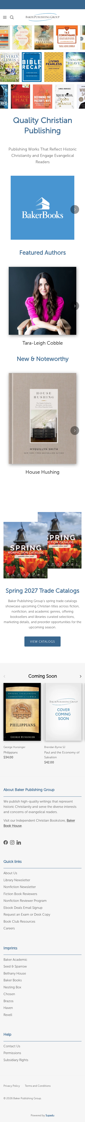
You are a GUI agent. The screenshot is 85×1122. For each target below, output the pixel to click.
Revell (7, 1015)
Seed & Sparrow (15, 966)
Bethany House (14, 973)
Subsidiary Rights (15, 1060)
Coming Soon (42, 676)
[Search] (14, 17)
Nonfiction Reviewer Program (25, 901)
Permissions (12, 1053)
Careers (9, 928)
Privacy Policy (11, 1085)
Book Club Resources (19, 921)
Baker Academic (15, 960)
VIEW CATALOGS (42, 641)
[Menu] (5, 17)
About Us (10, 873)
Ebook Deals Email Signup (22, 908)
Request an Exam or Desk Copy (26, 914)
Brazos (8, 1001)
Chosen (9, 994)
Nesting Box (12, 987)
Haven (8, 1008)
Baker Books (12, 980)
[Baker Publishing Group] (42, 17)
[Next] (74, 209)
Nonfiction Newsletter (19, 887)
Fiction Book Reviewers (20, 894)
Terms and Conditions (38, 1085)
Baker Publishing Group (27, 1098)
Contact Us (11, 1046)
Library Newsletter (16, 880)
